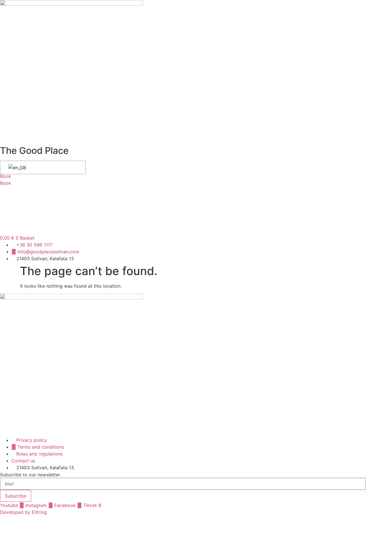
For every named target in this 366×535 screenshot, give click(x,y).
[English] (42, 167)
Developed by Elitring (23, 512)
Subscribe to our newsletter (30, 474)
